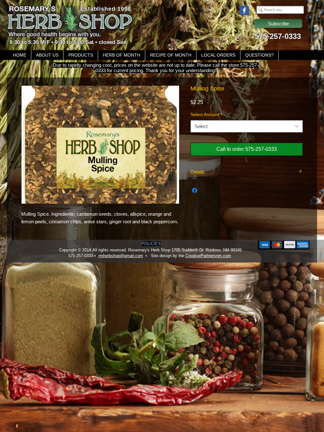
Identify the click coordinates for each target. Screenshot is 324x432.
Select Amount (206, 114)
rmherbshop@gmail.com (120, 255)
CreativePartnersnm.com (208, 255)
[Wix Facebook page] (244, 10)
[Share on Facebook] (194, 190)
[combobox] (246, 126)
